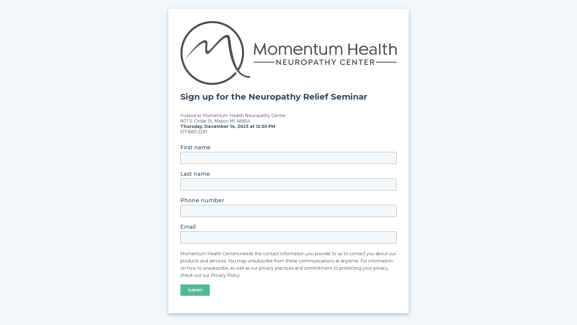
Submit (195, 290)
